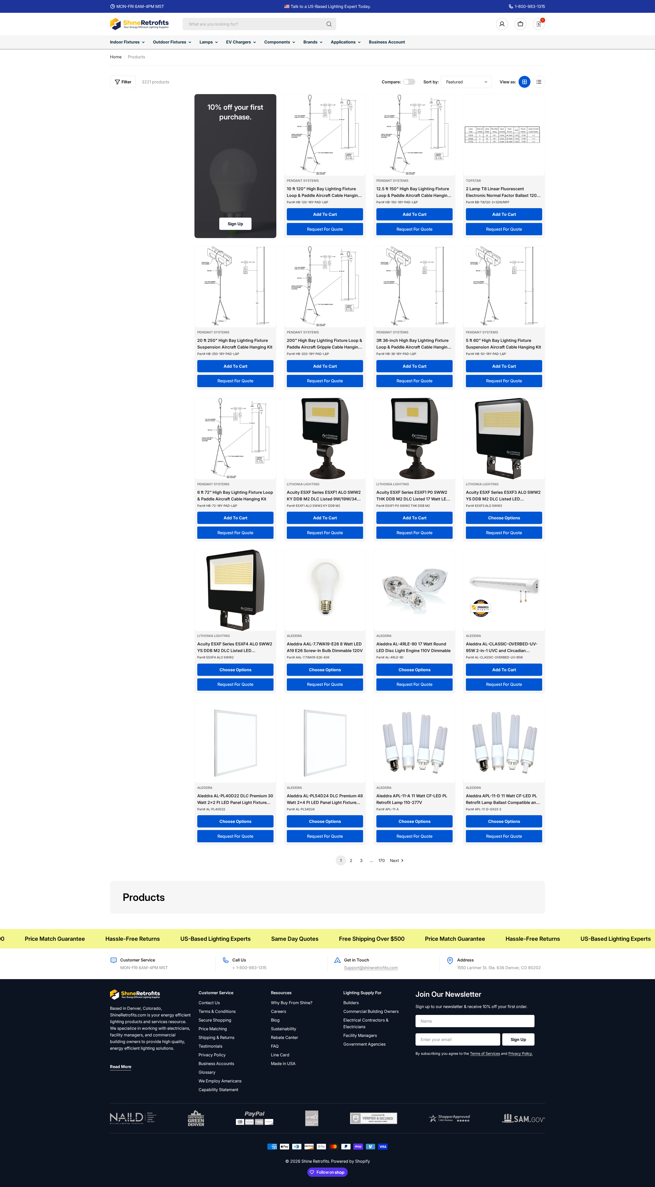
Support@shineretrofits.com (371, 967)
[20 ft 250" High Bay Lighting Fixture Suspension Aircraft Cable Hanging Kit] (235, 286)
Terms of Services (485, 1053)
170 (381, 860)
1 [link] (341, 860)
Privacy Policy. (520, 1053)
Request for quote (325, 229)
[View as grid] (524, 82)
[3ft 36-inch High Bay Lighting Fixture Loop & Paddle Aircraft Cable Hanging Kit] (414, 286)
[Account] (502, 24)
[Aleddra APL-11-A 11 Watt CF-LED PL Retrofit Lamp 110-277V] (414, 742)
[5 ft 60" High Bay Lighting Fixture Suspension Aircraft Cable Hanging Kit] (504, 286)
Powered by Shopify (350, 1161)
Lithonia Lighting (303, 484)
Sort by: (431, 81)
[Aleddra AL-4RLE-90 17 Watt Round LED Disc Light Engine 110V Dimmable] (414, 590)
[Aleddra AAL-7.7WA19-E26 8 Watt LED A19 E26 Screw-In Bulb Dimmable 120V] (325, 590)
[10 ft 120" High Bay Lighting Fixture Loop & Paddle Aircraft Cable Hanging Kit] (325, 135)
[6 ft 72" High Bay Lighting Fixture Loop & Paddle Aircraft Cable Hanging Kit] (235, 438)
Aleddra (294, 636)
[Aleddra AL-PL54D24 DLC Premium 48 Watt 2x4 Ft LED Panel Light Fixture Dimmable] (325, 742)
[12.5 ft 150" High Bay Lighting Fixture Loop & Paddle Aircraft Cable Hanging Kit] (414, 135)
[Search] (329, 24)
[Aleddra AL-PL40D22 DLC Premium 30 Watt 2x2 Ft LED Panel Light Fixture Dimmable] (235, 742)
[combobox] (259, 24)
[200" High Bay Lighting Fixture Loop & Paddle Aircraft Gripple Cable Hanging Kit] (325, 286)
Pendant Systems (303, 181)
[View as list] (539, 82)
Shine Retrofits (315, 1161)
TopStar (473, 181)
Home (116, 56)
